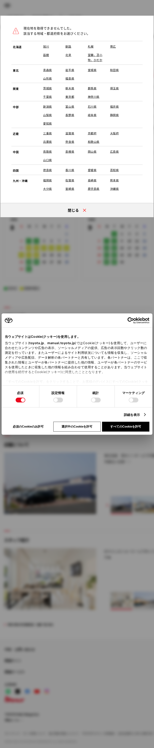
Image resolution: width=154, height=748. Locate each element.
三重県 (47, 133)
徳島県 (47, 170)
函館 (46, 55)
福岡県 (47, 180)
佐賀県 (69, 180)
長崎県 (92, 180)
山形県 (47, 78)
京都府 (92, 133)
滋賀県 (69, 133)
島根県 (69, 151)
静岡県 (114, 115)
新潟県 (47, 106)
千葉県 (47, 97)
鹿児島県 (94, 189)
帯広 (113, 46)
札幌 (91, 46)
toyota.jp (36, 343)
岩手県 (69, 70)
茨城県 (47, 88)
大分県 (47, 189)
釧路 (68, 46)
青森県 (47, 70)
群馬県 (92, 88)
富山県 (69, 106)
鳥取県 (47, 151)
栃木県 (69, 88)
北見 (68, 55)
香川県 (69, 170)
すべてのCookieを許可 (125, 426)
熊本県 (114, 180)
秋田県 (114, 70)
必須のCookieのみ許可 (28, 426)
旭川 (46, 46)
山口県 (47, 160)
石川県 (92, 106)
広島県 (114, 151)
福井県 (114, 106)
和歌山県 (94, 142)
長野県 (69, 115)
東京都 (69, 97)
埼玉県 (114, 88)
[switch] (58, 400)
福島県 (69, 78)
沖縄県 (114, 189)
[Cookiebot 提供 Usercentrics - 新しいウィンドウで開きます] (131, 320)
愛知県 (47, 123)
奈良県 (69, 142)
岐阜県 (92, 115)
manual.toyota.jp (61, 343)
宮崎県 (69, 189)
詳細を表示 (132, 415)
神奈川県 (94, 97)
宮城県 (92, 70)
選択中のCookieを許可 (77, 426)
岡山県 (92, 151)
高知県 (114, 170)
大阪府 (114, 133)
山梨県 (47, 115)
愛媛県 (92, 170)
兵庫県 (47, 142)
